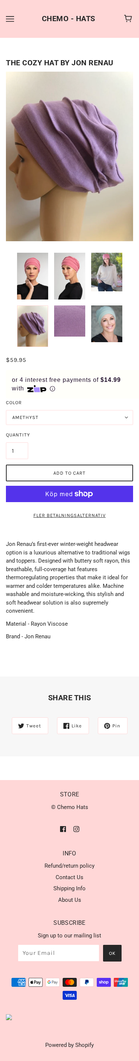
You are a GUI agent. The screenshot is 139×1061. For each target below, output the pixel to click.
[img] (63, 829)
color (14, 402)
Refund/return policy (69, 865)
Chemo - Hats (68, 18)
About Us (69, 900)
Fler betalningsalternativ (69, 515)
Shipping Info (69, 888)
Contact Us (69, 877)
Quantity (17, 435)
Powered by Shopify (69, 1045)
